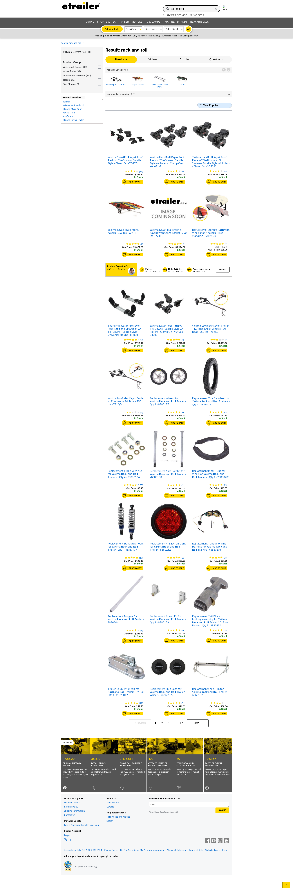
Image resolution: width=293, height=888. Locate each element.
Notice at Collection (176, 850)
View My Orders (72, 802)
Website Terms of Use (216, 850)
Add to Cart (135, 182)
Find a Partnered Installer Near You (81, 825)
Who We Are (113, 802)
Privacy (151, 812)
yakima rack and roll (73, 105)
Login (67, 835)
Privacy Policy (111, 850)
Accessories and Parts (160, 85)
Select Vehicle (112, 29)
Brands (182, 21)
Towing (89, 21)
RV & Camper (153, 21)
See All (223, 270)
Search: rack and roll (71, 42)
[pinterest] (213, 841)
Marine (170, 21)
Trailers (182, 84)
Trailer (123, 21)
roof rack (68, 116)
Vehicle (137, 21)
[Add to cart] (124, 181)
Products (121, 59)
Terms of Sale (196, 850)
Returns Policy (71, 806)
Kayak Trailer (138, 84)
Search (110, 820)
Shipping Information (74, 810)
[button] (224, 70)
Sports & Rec (106, 21)
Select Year (131, 29)
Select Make (151, 29)
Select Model (172, 29)
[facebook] (207, 841)
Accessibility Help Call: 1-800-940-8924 (83, 850)
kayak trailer (69, 112)
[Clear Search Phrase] (216, 9)
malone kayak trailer (73, 119)
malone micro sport (72, 108)
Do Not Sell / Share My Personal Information (142, 850)
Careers (110, 806)
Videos (152, 59)
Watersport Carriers (116, 84)
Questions (216, 59)
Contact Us (69, 814)
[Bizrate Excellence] (68, 866)
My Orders (197, 15)
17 (181, 723)
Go (188, 29)
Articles (185, 59)
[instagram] (220, 841)
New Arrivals (199, 21)
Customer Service (175, 15)
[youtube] (226, 841)
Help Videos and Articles (118, 816)
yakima (66, 101)
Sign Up (68, 839)
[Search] (167, 9)
